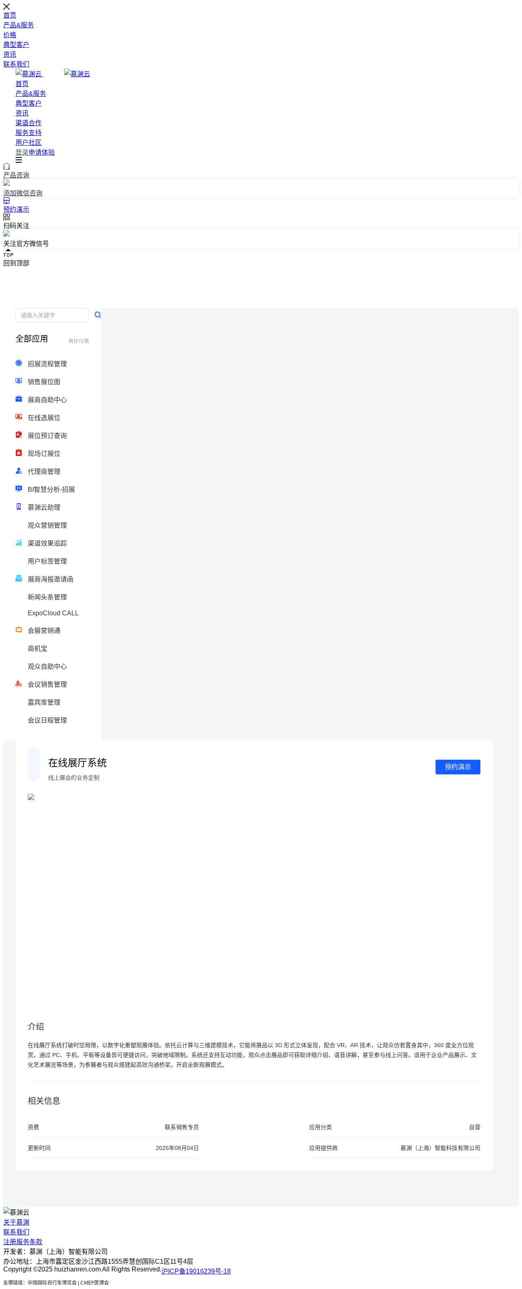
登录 (22, 152)
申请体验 (42, 152)
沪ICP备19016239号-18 (196, 1271)
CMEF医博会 (94, 1283)
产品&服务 (18, 25)
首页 (9, 15)
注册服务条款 (22, 1241)
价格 (9, 34)
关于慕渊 (16, 1222)
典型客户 (16, 44)
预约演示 (458, 766)
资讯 (9, 54)
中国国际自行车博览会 (52, 1283)
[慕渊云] (52, 74)
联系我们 (16, 64)
